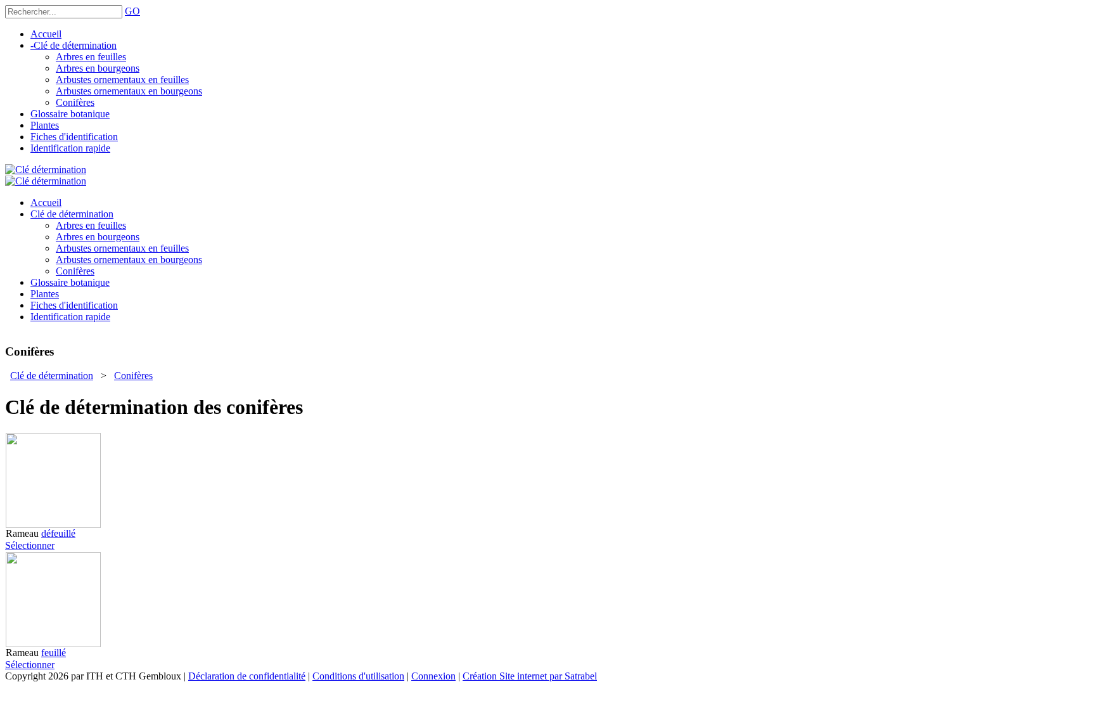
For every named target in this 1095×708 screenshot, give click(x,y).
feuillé (53, 652)
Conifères (133, 375)
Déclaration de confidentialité (246, 676)
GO (132, 11)
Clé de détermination (51, 375)
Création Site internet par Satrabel (530, 676)
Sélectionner (29, 545)
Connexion (433, 676)
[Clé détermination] (45, 169)
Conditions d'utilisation (358, 676)
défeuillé (58, 533)
